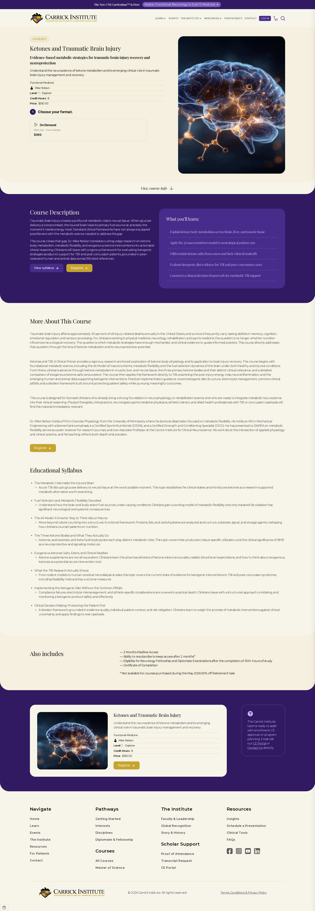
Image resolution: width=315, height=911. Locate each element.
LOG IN (265, 18)
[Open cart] (4, 907)
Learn (34, 826)
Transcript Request (176, 861)
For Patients (233, 18)
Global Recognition (176, 826)
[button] (160, 18)
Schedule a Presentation (246, 826)
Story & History (173, 832)
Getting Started (108, 819)
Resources (38, 846)
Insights (233, 819)
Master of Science (110, 867)
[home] (63, 18)
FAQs (231, 839)
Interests (103, 826)
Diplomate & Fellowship (114, 839)
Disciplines (104, 832)
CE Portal (259, 743)
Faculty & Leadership (178, 819)
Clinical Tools (237, 832)
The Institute (40, 839)
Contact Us (254, 748)
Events (173, 18)
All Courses (104, 861)
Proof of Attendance (177, 854)
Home (35, 819)
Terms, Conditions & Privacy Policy (243, 892)
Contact (250, 18)
